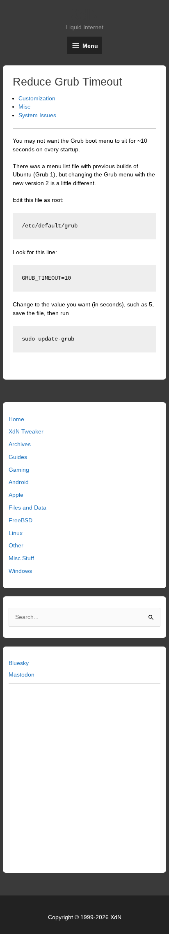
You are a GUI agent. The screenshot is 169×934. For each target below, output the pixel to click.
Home (16, 419)
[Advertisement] (84, 776)
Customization (36, 98)
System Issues (37, 115)
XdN (84, 14)
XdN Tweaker (26, 432)
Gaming (19, 470)
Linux (16, 533)
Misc (24, 107)
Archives (20, 444)
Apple (16, 495)
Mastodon (21, 675)
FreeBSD (20, 520)
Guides (18, 457)
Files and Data (27, 508)
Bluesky (19, 663)
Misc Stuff (21, 558)
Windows (20, 571)
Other (16, 545)
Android (19, 482)
